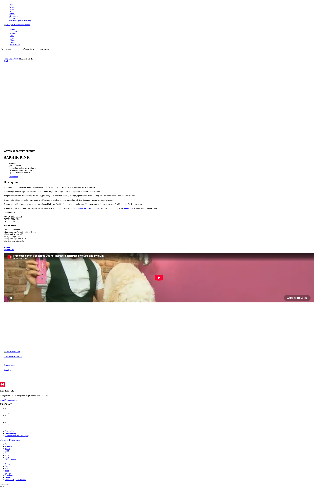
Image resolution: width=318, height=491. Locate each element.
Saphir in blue (112, 208)
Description (13, 177)
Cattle (7, 451)
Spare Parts (9, 250)
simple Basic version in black (89, 208)
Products (8, 446)
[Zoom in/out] (1, 484)
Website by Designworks (10, 440)
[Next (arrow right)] (3, 486)
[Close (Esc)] (8, 484)
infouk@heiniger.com (8, 400)
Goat (7, 457)
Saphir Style (128, 208)
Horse (7, 453)
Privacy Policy (10, 431)
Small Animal (14, 59)
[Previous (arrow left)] (1, 486)
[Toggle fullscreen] (3, 484)
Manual (7, 247)
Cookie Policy (10, 433)
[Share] (6, 484)
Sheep (7, 449)
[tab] (161, 177)
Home (6, 59)
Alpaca (8, 455)
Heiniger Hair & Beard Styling (17, 436)
